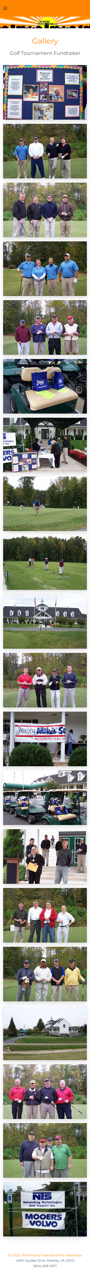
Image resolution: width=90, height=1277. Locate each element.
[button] (5, 8)
